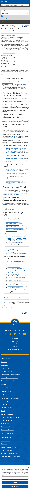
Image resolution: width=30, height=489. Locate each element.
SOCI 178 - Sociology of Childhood (14, 277)
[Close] (28, 467)
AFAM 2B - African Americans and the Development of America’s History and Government (16, 152)
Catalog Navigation (6, 22)
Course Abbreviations (18, 89)
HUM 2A (14, 137)
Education (4, 365)
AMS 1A (13, 136)
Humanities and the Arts (9, 378)
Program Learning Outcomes (9, 53)
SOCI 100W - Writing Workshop (12, 225)
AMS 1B (16, 136)
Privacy (15, 352)
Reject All (15, 482)
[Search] (28, 13)
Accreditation (15, 341)
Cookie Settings (15, 478)
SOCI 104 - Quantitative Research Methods (14, 228)
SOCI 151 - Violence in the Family (14, 268)
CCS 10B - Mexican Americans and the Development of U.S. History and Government (17, 172)
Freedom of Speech (7, 420)
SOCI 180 (11, 301)
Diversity (15, 346)
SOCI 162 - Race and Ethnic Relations (15, 286)
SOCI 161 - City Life (11, 284)
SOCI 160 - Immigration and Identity (15, 283)
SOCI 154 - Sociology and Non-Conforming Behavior (18, 270)
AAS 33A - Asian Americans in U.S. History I (14, 158)
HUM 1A (7, 137)
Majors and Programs (10, 35)
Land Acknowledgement (15, 349)
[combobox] (15, 5)
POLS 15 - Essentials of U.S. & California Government (16, 182)
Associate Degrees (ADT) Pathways (13, 73)
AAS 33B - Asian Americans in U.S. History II (15, 160)
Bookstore (4, 401)
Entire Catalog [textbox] (4, 10)
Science (3, 384)
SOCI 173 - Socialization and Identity (13, 261)
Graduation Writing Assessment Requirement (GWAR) (14, 206)
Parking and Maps (7, 433)
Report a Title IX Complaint (10, 457)
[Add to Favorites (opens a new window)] (22, 26)
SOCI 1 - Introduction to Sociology (13, 222)
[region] (15, 477)
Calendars (4, 405)
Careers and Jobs (6, 408)
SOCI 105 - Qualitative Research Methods (14, 229)
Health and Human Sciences (10, 375)
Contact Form (5, 441)
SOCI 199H (6, 302)
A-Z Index (4, 395)
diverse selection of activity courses (12, 194)
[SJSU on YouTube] (24, 334)
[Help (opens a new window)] (28, 26)
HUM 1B (11, 137)
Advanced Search (4, 18)
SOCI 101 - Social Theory (11, 226)
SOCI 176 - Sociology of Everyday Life (15, 275)
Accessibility (15, 338)
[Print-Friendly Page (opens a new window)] (26, 26)
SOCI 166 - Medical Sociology (14, 287)
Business (4, 362)
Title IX (15, 344)
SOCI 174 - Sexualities (12, 274)
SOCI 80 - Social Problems (11, 223)
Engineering (5, 368)
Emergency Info (6, 450)
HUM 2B (18, 137)
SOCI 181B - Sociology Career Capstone (16, 253)
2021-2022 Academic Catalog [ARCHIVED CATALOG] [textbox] (12, 5)
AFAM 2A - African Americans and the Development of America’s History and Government (16, 149)
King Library (5, 424)
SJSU (5, 1)
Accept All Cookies (15, 486)
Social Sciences (6, 387)
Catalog (3, 411)
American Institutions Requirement (15, 133)
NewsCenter (5, 427)
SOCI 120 (6, 301)
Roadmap (8, 69)
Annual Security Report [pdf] (10, 398)
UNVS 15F (19, 238)
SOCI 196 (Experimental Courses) (20, 301)
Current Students (7, 414)
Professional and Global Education (12, 381)
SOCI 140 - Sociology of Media (14, 267)
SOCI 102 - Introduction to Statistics (15, 242)
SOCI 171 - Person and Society (14, 272)
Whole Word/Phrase (6, 15)
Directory (4, 444)
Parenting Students (7, 430)
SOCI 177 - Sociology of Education (14, 289)
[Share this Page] (24, 26)
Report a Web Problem (9, 453)
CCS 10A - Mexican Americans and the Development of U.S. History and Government (17, 169)
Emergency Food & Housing (10, 417)
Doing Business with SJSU (9, 447)
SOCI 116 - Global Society (11, 231)
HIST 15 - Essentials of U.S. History (13, 181)
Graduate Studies (7, 371)
